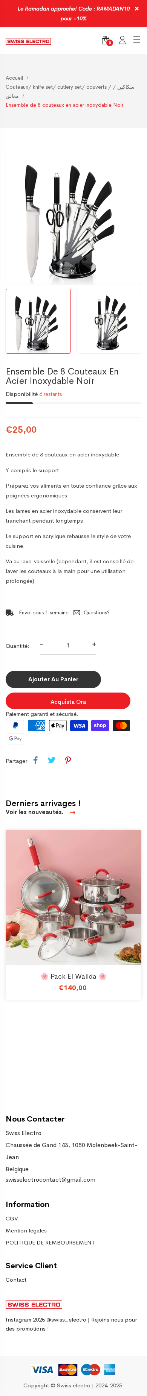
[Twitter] (51, 760)
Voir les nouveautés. (35, 811)
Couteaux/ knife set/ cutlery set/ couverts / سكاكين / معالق (70, 91)
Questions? (97, 612)
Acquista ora (68, 701)
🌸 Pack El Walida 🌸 (73, 976)
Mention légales (26, 1230)
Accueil (14, 77)
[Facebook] (35, 760)
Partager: (17, 760)
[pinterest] (68, 760)
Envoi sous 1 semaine (43, 612)
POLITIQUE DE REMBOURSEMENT (50, 1242)
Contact (16, 1279)
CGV (12, 1218)
